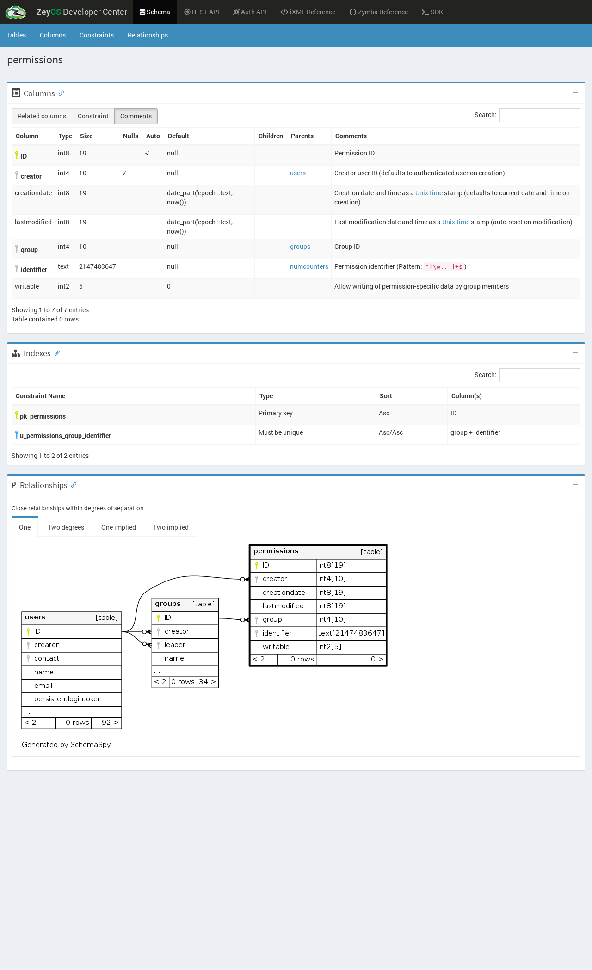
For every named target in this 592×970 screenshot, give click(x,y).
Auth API (253, 11)
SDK (436, 11)
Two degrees (66, 527)
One (25, 527)
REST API (205, 11)
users (298, 172)
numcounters (309, 266)
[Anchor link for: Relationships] (72, 484)
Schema (157, 11)
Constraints (97, 35)
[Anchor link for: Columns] (59, 92)
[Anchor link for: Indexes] (55, 352)
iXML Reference (312, 11)
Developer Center (82, 11)
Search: (486, 114)
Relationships (148, 35)
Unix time (429, 192)
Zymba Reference (382, 11)
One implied (118, 527)
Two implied (171, 527)
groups (300, 246)
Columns (53, 35)
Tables (20, 34)
